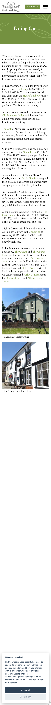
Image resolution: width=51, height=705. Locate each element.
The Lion (21, 89)
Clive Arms (29, 268)
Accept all (25, 690)
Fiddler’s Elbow (31, 96)
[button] (45, 6)
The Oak (7, 129)
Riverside (35, 232)
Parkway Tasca (32, 275)
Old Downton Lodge (13, 115)
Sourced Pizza (14, 278)
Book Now (32, 7)
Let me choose (21, 674)
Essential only (25, 697)
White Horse (30, 152)
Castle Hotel (28, 178)
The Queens (21, 252)
